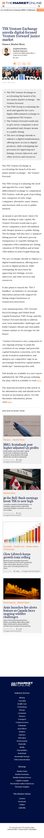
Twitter (22, 805)
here (39, 380)
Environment (22, 741)
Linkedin (22, 808)
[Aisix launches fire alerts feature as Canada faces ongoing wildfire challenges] (22, 605)
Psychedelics (22, 750)
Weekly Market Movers (22, 778)
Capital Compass (22, 781)
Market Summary (22, 774)
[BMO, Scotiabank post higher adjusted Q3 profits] (22, 439)
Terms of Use (23, 829)
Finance (6, 44)
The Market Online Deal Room (22, 784)
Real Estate (22, 753)
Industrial (22, 726)
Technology (22, 707)
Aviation (22, 732)
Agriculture (22, 729)
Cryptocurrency (22, 722)
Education (22, 738)
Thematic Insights (22, 787)
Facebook (22, 802)
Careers (22, 798)
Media (22, 747)
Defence (22, 735)
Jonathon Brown (24, 52)
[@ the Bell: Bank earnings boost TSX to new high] (22, 492)
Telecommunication (22, 760)
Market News (18, 44)
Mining (22, 698)
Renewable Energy (22, 757)
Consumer (22, 713)
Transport (22, 719)
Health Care (22, 704)
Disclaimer (33, 829)
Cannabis (22, 701)
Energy (22, 710)
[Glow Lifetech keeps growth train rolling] (22, 547)
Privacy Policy (12, 829)
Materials (22, 744)
